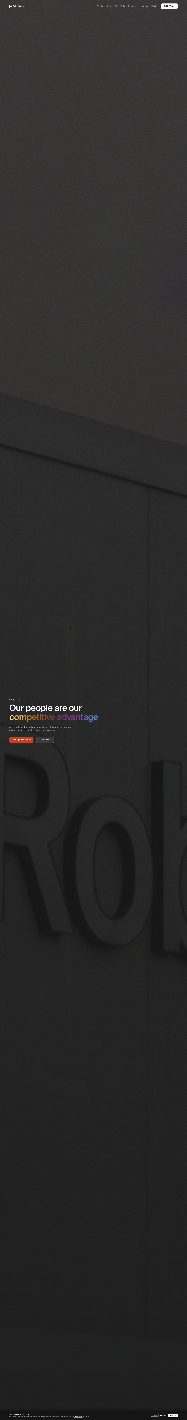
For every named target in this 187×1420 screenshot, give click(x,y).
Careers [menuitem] (145, 6)
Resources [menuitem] (132, 6)
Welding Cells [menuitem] (120, 6)
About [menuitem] (153, 6)
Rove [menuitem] (109, 6)
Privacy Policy (78, 1416)
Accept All (173, 1415)
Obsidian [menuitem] (100, 6)
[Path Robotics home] (16, 6)
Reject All (163, 1415)
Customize (154, 1415)
